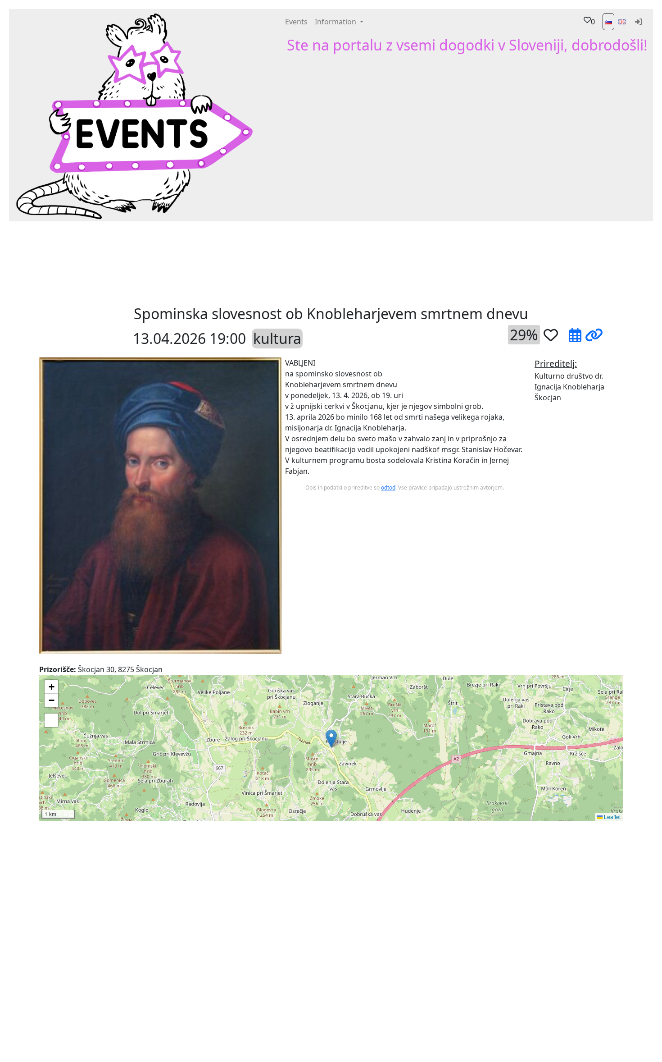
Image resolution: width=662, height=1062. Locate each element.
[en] (622, 21)
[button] (206, 262)
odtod (388, 487)
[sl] (608, 21)
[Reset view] (51, 720)
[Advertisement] (398, 262)
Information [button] (336, 22)
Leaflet (612, 816)
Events (296, 22)
